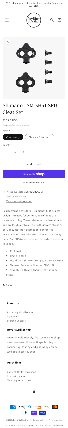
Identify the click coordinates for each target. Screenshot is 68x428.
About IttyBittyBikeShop (20, 312)
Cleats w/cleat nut (40, 137)
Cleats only (13, 137)
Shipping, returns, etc (19, 380)
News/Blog (13, 316)
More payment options (34, 182)
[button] (7, 20)
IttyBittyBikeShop (21, 420)
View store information (19, 201)
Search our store (16, 320)
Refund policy (39, 420)
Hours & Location (17, 376)
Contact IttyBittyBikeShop (21, 371)
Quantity (7, 144)
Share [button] (9, 284)
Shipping (6, 125)
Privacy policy (55, 420)
